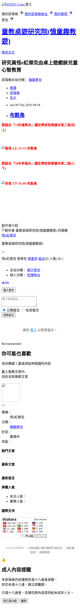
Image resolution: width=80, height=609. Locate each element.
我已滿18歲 (10, 600)
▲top (5, 282)
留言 (41, 258)
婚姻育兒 (35, 80)
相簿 (13, 88)
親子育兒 (33, 270)
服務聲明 (44, 552)
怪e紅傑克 (9, 235)
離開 (23, 600)
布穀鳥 (17, 115)
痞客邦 (33, 258)
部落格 (15, 93)
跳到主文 (8, 52)
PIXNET (19, 548)
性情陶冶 (33, 275)
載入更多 (8, 290)
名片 (13, 98)
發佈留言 (8, 315)
